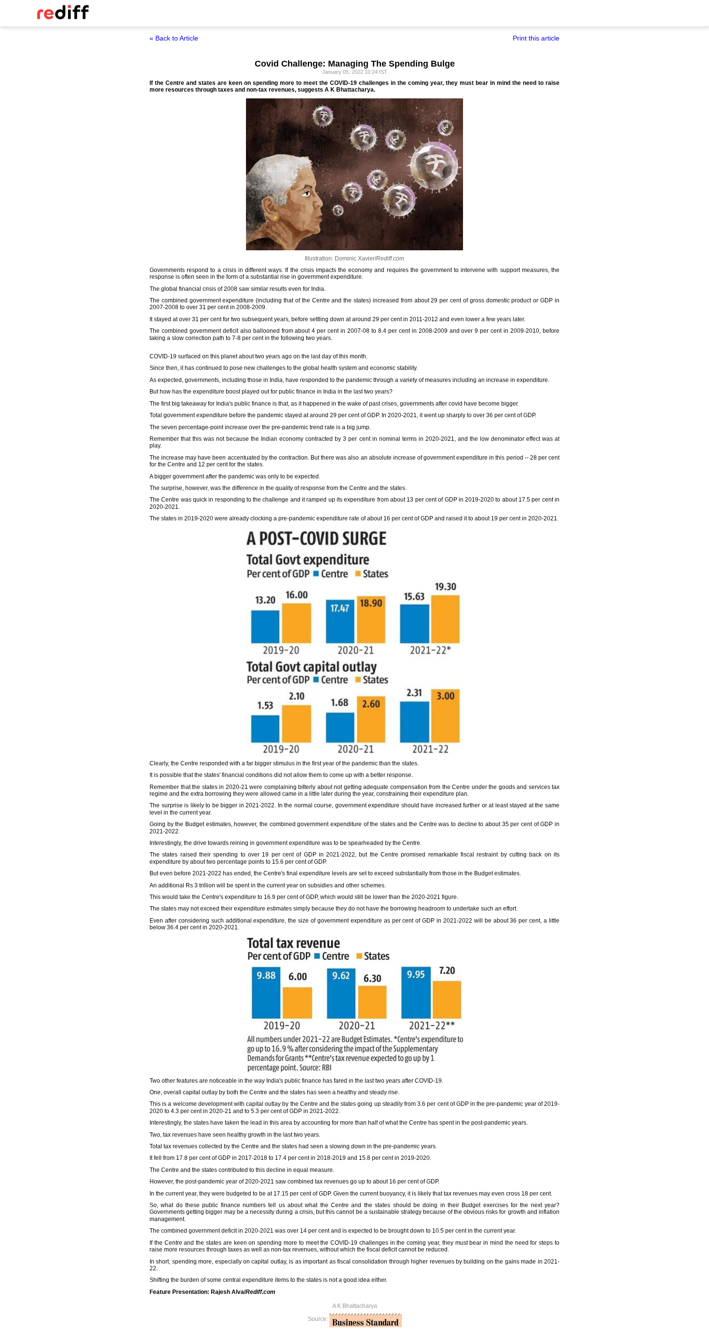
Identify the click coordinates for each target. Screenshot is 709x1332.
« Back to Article (174, 38)
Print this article (536, 38)
